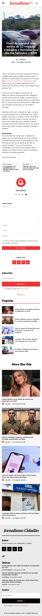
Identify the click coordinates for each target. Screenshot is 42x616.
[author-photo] (3, 404)
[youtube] (26, 194)
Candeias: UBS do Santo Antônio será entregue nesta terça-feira (26, 340)
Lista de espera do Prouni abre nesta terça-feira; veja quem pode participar (27, 330)
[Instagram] (9, 549)
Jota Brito (22, 59)
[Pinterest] (23, 262)
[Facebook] (14, 262)
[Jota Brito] (21, 182)
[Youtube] (20, 549)
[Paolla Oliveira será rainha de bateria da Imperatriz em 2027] (7, 310)
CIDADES (21, 39)
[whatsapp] (22, 194)
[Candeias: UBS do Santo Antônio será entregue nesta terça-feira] (7, 340)
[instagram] (19, 194)
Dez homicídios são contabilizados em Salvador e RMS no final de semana (10, 169)
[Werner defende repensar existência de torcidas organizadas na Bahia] (7, 320)
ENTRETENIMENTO (7, 570)
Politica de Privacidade (21, 605)
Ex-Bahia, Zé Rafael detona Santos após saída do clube (26, 350)
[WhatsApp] (28, 262)
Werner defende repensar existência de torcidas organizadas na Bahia (27, 320)
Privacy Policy (24, 289)
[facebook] (16, 194)
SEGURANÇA (5, 577)
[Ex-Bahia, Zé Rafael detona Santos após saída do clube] (7, 350)
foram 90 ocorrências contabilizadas (19, 81)
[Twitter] (19, 262)
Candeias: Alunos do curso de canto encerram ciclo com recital (31, 168)
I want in (20, 284)
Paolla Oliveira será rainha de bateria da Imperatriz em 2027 (27, 310)
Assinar (20, 601)
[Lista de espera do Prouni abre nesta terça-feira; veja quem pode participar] (7, 330)
